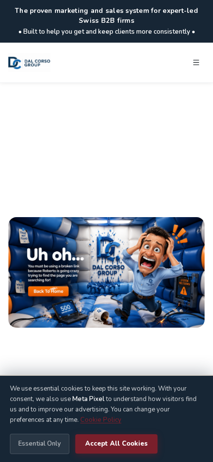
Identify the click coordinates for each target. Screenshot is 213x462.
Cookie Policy (100, 419)
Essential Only (39, 443)
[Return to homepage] (106, 272)
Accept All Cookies (116, 443)
